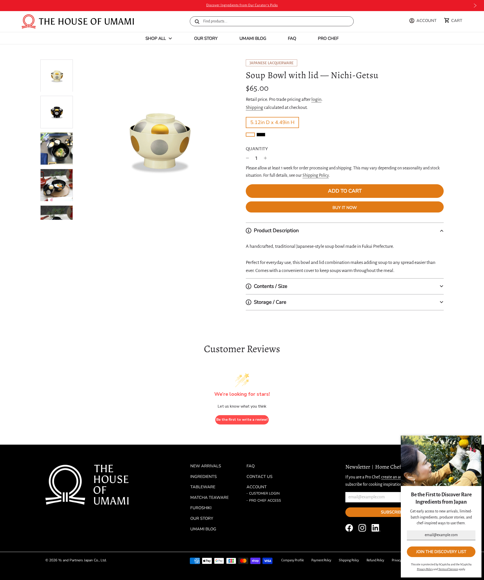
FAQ (292, 38)
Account (257, 487)
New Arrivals (205, 466)
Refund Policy (375, 560)
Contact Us (260, 476)
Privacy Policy (400, 560)
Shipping (254, 107)
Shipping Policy (315, 175)
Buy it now (344, 207)
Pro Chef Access (265, 500)
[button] (345, 230)
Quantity (257, 148)
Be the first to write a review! (242, 419)
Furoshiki (200, 508)
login (316, 99)
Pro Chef (328, 38)
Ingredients (203, 476)
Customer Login (264, 493)
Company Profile (292, 560)
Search (197, 21)
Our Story (206, 38)
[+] (265, 158)
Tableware (202, 487)
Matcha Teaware (209, 497)
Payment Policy (321, 560)
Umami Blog (252, 38)
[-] (247, 158)
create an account (396, 477)
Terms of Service (448, 569)
